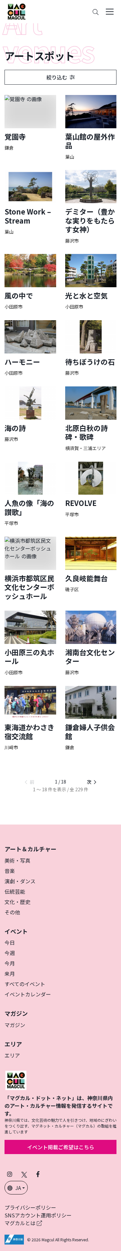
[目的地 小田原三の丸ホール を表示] (30, 643)
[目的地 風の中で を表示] (30, 282)
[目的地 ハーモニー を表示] (30, 348)
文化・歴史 (17, 902)
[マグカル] (16, 1080)
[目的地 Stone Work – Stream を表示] (30, 202)
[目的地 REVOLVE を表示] (91, 490)
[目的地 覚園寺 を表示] (30, 123)
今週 (10, 953)
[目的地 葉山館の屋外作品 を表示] (91, 127)
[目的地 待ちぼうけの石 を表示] (91, 348)
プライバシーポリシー (30, 1207)
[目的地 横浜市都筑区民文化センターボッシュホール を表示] (30, 568)
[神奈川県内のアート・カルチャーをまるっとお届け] (16, 11)
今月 (10, 963)
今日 (10, 942)
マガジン (15, 1025)
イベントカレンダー (28, 994)
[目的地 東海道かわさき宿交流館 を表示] (30, 718)
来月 (10, 973)
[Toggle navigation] (110, 11)
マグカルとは (21, 1223)
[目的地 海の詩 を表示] (30, 414)
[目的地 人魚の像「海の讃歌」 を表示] (30, 494)
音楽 (10, 871)
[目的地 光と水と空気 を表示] (91, 282)
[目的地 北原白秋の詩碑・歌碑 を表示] (91, 418)
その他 (12, 912)
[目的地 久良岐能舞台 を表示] (91, 565)
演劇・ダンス (20, 881)
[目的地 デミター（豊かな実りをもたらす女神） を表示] (91, 207)
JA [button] (18, 1188)
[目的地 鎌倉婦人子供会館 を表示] (91, 718)
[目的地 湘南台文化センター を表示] (91, 643)
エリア (12, 1055)
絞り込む (56, 77)
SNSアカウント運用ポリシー (38, 1215)
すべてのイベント (25, 984)
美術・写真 (17, 860)
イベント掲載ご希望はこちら (60, 1147)
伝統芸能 (15, 891)
